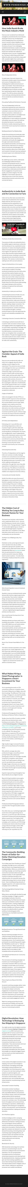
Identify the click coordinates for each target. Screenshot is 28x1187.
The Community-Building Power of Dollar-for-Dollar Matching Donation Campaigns (14, 856)
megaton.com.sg (6, 1031)
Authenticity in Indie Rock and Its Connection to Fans (14, 192)
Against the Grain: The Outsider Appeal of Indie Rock (13, 354)
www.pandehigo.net (16, 1184)
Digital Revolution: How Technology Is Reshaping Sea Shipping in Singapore (13, 1020)
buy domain (18, 550)
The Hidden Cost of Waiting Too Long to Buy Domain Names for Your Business (13, 512)
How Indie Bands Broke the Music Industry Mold (13, 29)
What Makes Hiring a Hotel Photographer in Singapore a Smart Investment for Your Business (12, 678)
